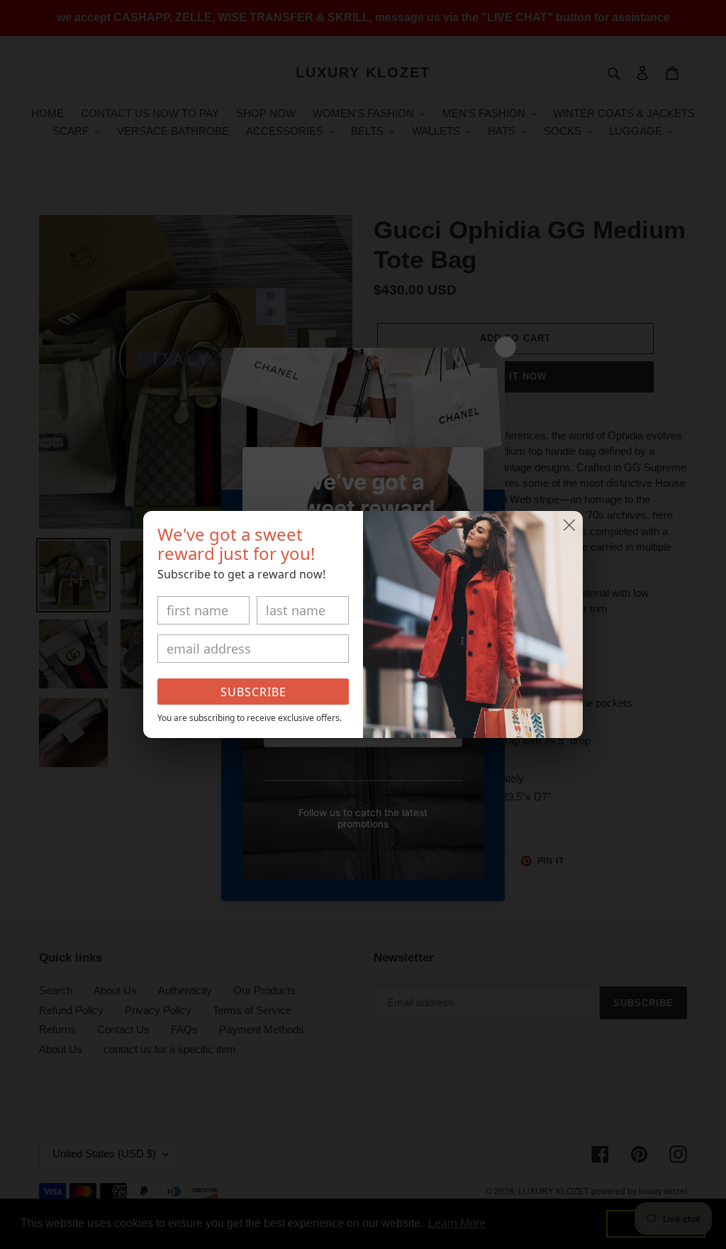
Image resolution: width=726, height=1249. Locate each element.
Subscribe (253, 692)
